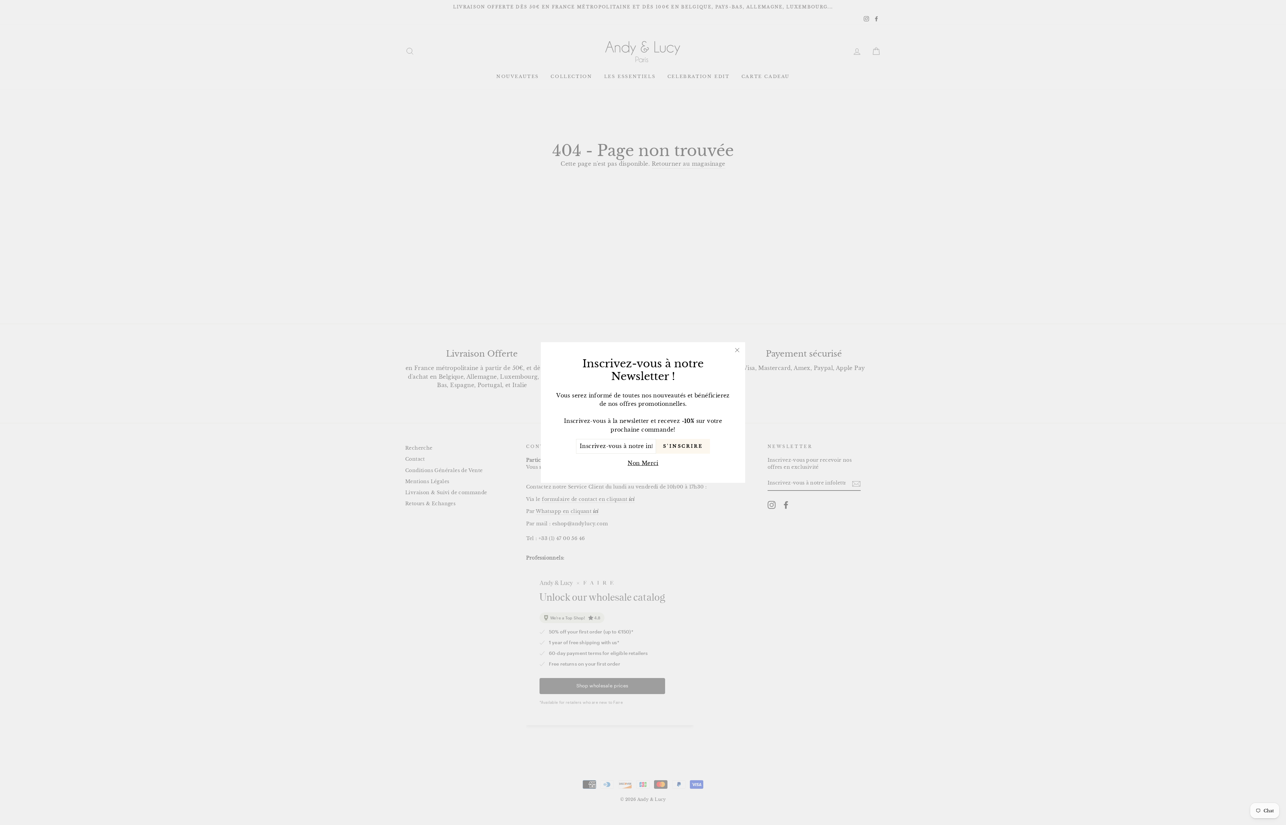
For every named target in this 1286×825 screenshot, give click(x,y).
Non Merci (643, 463)
